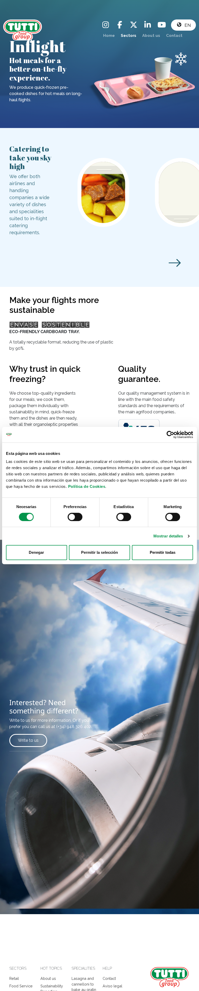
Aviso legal (112, 986)
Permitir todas (162, 552)
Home (109, 35)
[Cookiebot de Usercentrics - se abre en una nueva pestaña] (170, 435)
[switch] (75, 517)
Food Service (21, 986)
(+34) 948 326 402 (73, 726)
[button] (186, 25)
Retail (14, 978)
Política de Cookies (86, 486)
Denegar (36, 552)
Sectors (128, 35)
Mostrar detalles (168, 536)
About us (151, 35)
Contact (174, 35)
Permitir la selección (99, 552)
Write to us (28, 740)
